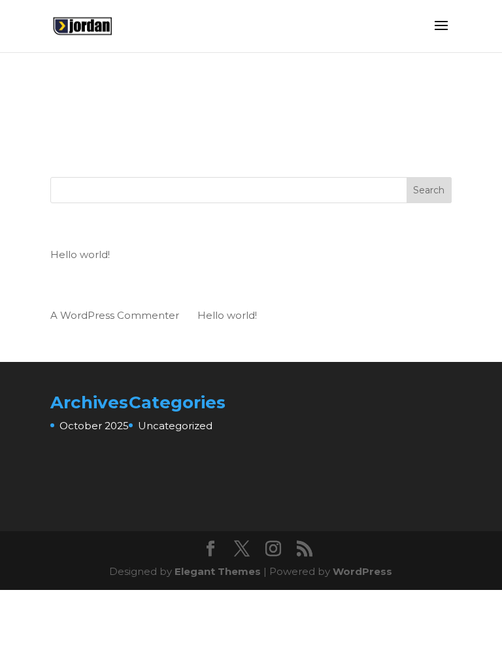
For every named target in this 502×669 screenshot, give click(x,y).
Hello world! (80, 254)
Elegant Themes (218, 571)
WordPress (362, 571)
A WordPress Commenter (114, 315)
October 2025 (94, 425)
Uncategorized (175, 425)
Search (428, 190)
